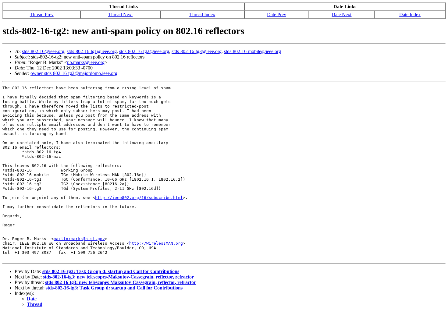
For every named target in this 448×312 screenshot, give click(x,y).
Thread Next (120, 14)
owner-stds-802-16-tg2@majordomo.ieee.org (73, 73)
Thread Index (202, 14)
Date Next (341, 14)
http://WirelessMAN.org (156, 243)
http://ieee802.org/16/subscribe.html (139, 197)
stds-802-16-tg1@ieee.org (92, 51)
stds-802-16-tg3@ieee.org (197, 51)
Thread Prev (42, 14)
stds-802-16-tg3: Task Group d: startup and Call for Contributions (110, 271)
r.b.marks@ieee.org (86, 62)
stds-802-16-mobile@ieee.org (252, 51)
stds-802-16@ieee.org (43, 51)
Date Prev (276, 14)
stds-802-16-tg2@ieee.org (144, 51)
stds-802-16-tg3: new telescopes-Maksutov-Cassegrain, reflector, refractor (118, 276)
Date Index (410, 14)
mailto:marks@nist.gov (79, 238)
